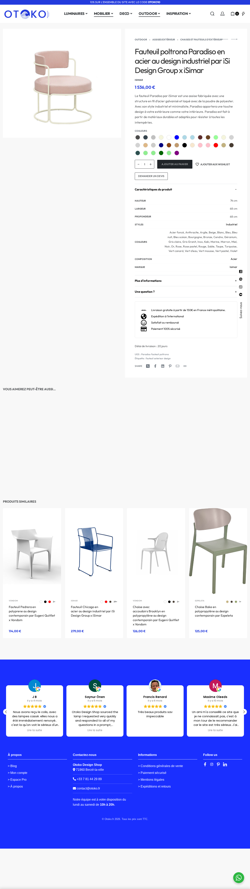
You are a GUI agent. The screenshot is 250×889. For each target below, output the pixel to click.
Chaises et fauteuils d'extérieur (201, 39)
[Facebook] (205, 764)
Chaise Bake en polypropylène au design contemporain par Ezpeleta (214, 611)
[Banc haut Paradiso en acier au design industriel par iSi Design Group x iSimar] (156, 435)
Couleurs (141, 130)
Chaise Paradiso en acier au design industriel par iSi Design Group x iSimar (93, 478)
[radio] (137, 137)
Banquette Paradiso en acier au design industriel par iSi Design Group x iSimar (217, 478)
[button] (244, 712)
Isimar (233, 267)
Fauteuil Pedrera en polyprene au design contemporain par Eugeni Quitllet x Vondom (32, 613)
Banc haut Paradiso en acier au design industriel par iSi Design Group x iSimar (155, 478)
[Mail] (177, 366)
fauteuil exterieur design (158, 358)
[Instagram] (212, 764)
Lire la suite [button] (34, 730)
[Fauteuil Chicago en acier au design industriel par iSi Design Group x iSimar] (94, 551)
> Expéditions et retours (154, 786)
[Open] (243, 14)
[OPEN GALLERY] (62, 83)
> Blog (12, 766)
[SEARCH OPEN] (212, 14)
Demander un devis (151, 176)
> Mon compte (17, 772)
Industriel (231, 224)
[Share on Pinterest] (170, 366)
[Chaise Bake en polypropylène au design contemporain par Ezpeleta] (218, 551)
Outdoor (141, 39)
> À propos (15, 786)
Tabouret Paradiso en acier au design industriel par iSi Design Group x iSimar (31, 478)
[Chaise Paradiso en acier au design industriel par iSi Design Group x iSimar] (94, 435)
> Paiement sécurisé (152, 772)
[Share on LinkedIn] (162, 366)
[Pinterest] (218, 764)
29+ (52, 469)
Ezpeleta (199, 601)
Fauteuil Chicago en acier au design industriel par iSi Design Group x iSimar (93, 611)
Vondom (13, 601)
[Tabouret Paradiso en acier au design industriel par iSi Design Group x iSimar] (32, 435)
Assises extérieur (163, 39)
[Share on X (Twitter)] (148, 366)
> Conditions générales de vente (160, 766)
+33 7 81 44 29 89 (89, 779)
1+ (240, 602)
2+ (54, 602)
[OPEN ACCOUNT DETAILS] (222, 14)
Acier (234, 259)
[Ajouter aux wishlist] (51, 416)
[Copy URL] (185, 366)
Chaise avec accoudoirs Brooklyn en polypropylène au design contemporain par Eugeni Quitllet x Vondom (156, 615)
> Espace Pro (17, 779)
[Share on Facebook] (155, 366)
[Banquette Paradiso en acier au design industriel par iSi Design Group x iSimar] (218, 435)
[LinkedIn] (225, 764)
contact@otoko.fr (88, 788)
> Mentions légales (151, 779)
